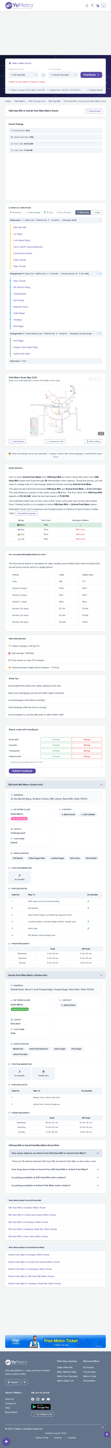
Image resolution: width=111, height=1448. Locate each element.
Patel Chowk (19, 259)
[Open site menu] (103, 5)
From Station (16, 69)
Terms (55, 457)
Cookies (72, 1437)
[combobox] (23, 75)
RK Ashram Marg (21, 287)
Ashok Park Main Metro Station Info (27, 975)
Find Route (90, 74)
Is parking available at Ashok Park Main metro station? (41, 1185)
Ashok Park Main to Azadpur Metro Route (28, 1254)
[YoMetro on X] (43, 1399)
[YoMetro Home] (19, 5)
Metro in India (89, 1376)
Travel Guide (89, 1372)
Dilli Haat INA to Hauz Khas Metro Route (28, 1236)
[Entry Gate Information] (22, 220)
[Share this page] (102, 1427)
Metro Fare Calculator (67, 1376)
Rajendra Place (20, 306)
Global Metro (89, 1380)
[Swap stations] (43, 75)
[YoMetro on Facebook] (32, 1399)
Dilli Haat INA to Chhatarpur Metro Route (28, 1222)
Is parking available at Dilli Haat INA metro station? (39, 1177)
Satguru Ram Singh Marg (25, 347)
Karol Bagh (18, 300)
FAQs (7, 1408)
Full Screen (18, 441)
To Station (54, 69)
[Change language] (97, 5)
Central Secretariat (22, 253)
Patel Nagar (19, 313)
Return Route (96, 90)
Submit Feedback (22, 770)
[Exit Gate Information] (21, 361)
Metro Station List (65, 1380)
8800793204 (69, 1005)
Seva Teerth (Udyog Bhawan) (28, 246)
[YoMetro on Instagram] (37, 1399)
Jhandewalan (19, 293)
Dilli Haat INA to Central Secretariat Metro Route (32, 1214)
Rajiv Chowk (19, 266)
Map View (84, 212)
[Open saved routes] (107, 1434)
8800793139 (69, 814)
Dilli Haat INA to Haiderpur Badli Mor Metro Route (32, 1229)
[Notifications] (87, 5)
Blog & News (11, 1412)
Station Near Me (65, 1367)
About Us (9, 1399)
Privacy (58, 1437)
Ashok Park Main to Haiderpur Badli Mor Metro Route (34, 1283)
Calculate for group (26, 513)
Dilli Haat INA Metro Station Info (25, 784)
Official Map (94, 441)
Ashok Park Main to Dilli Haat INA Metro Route (31, 1276)
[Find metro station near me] (92, 5)
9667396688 (89, 814)
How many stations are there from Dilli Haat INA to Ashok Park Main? (49, 1153)
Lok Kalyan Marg (21, 240)
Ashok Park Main (21, 353)
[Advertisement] (55, 34)
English (14, 1382)
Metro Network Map (66, 1372)
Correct (56, 739)
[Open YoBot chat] (6, 1442)
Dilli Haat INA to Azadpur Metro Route (27, 1207)
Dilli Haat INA (19, 227)
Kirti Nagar (18, 326)
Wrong (87, 739)
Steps (97, 212)
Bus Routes (88, 1367)
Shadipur (17, 319)
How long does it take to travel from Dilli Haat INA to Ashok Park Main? (50, 1169)
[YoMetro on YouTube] (48, 1399)
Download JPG (56, 441)
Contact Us (10, 1403)
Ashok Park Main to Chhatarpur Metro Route (30, 1269)
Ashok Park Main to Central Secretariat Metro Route (34, 1262)
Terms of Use (41, 1437)
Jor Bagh (17, 234)
